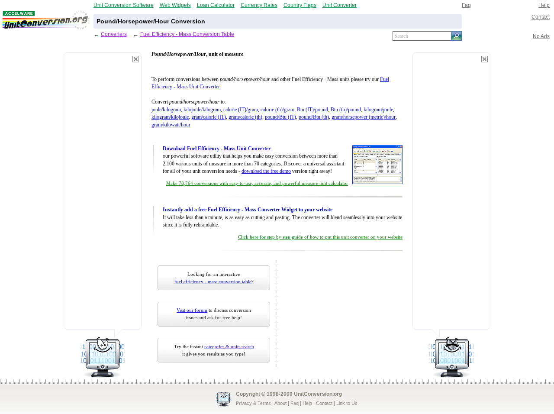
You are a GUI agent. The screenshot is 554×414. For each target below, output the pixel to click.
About (280, 403)
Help (544, 5)
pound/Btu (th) (314, 117)
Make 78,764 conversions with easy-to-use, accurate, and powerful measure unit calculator (257, 183)
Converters (114, 34)
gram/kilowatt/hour (170, 125)
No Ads (541, 36)
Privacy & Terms (253, 403)
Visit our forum (192, 310)
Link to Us (347, 403)
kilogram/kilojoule (170, 117)
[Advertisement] (102, 195)
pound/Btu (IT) (280, 117)
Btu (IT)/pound (312, 110)
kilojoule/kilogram (202, 110)
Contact (540, 16)
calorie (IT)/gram (240, 110)
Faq (466, 5)
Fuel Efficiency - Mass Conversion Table (187, 34)
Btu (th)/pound (346, 110)
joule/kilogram (166, 110)
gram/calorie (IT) (208, 117)
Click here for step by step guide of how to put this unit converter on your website (320, 237)
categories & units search (229, 346)
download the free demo (266, 171)
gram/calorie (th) (245, 117)
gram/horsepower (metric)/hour (364, 117)
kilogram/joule (378, 110)
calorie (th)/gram (277, 110)
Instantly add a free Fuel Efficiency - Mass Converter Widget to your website (247, 210)
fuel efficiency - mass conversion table (212, 281)
